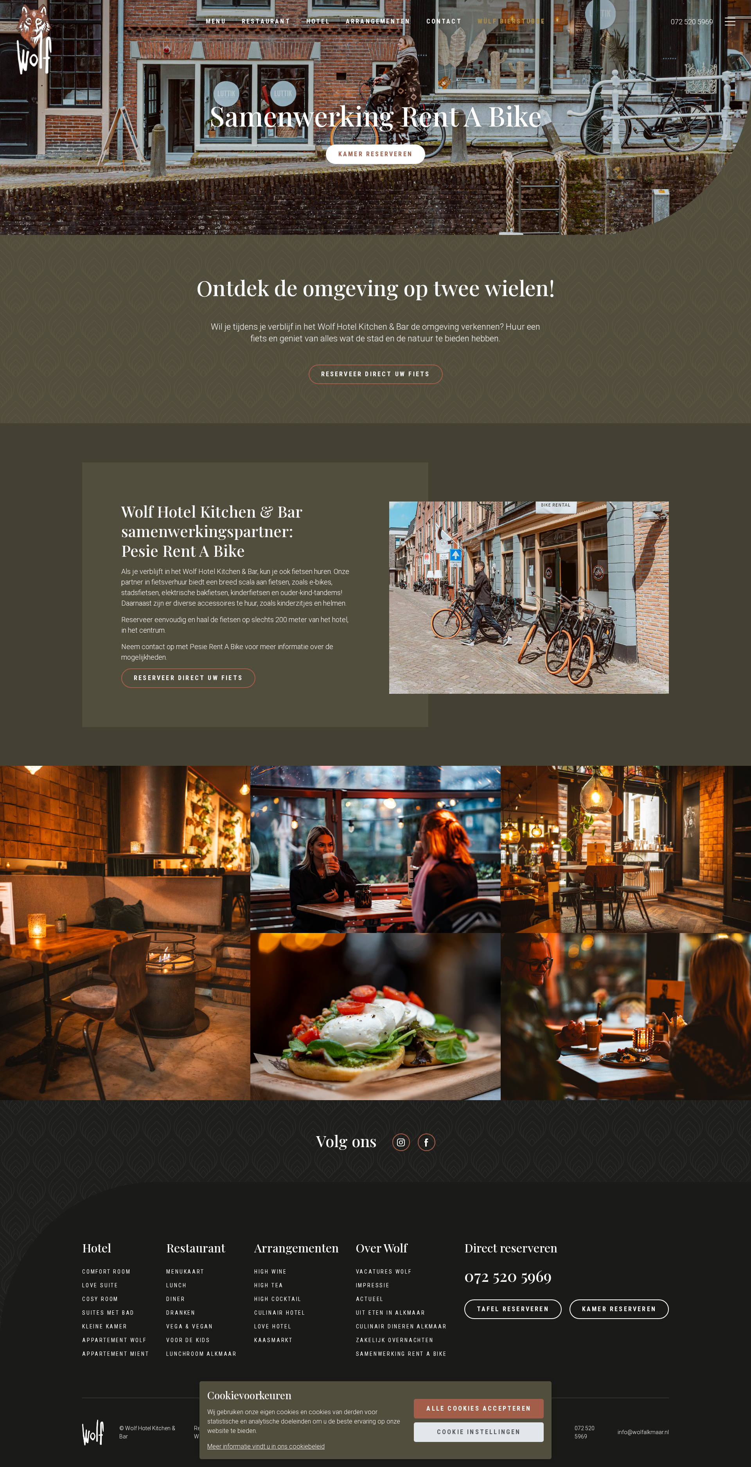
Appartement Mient (115, 1354)
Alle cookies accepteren (478, 1408)
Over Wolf (381, 1248)
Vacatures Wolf (384, 1272)
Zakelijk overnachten (395, 1340)
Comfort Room (106, 1272)
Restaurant (266, 21)
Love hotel (273, 1326)
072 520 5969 (692, 22)
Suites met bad (108, 1313)
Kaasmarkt (273, 1340)
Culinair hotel (279, 1313)
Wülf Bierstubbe (511, 21)
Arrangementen (378, 21)
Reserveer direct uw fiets (375, 374)
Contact (444, 21)
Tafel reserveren (513, 1309)
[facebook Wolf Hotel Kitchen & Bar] (426, 1142)
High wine (270, 1272)
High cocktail (278, 1299)
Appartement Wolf (114, 1340)
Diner (175, 1299)
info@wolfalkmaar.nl (643, 1432)
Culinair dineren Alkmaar (401, 1326)
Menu (216, 21)
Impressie (373, 1285)
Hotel (318, 21)
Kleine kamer (105, 1326)
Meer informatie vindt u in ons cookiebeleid (266, 1446)
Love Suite (100, 1285)
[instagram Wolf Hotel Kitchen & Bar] (401, 1142)
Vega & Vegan (189, 1326)
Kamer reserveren (375, 154)
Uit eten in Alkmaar (391, 1313)
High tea (269, 1285)
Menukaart (185, 1272)
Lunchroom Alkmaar (201, 1354)
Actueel (370, 1299)
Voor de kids (188, 1340)
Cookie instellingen (479, 1432)
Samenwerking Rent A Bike (401, 1354)
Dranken (181, 1313)
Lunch (176, 1285)
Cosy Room (100, 1299)
